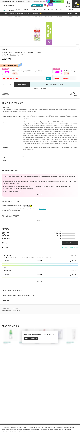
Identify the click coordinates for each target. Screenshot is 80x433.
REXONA (5, 50)
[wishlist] (18, 54)
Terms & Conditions (11, 210)
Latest (6, 247)
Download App (36, 1)
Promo (4, 10)
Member (11, 10)
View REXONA (8, 301)
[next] (63, 9)
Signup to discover (30, 338)
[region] (40, 428)
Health (33, 9)
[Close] (77, 427)
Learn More (42, 209)
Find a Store (42, 1)
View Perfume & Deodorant (16, 296)
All (2, 247)
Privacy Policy (27, 431)
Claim (48, 78)
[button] (76, 4)
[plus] (10, 85)
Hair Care (50, 9)
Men (57, 9)
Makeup (26, 9)
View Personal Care (12, 291)
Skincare (18, 9)
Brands (71, 9)
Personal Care (41, 9)
